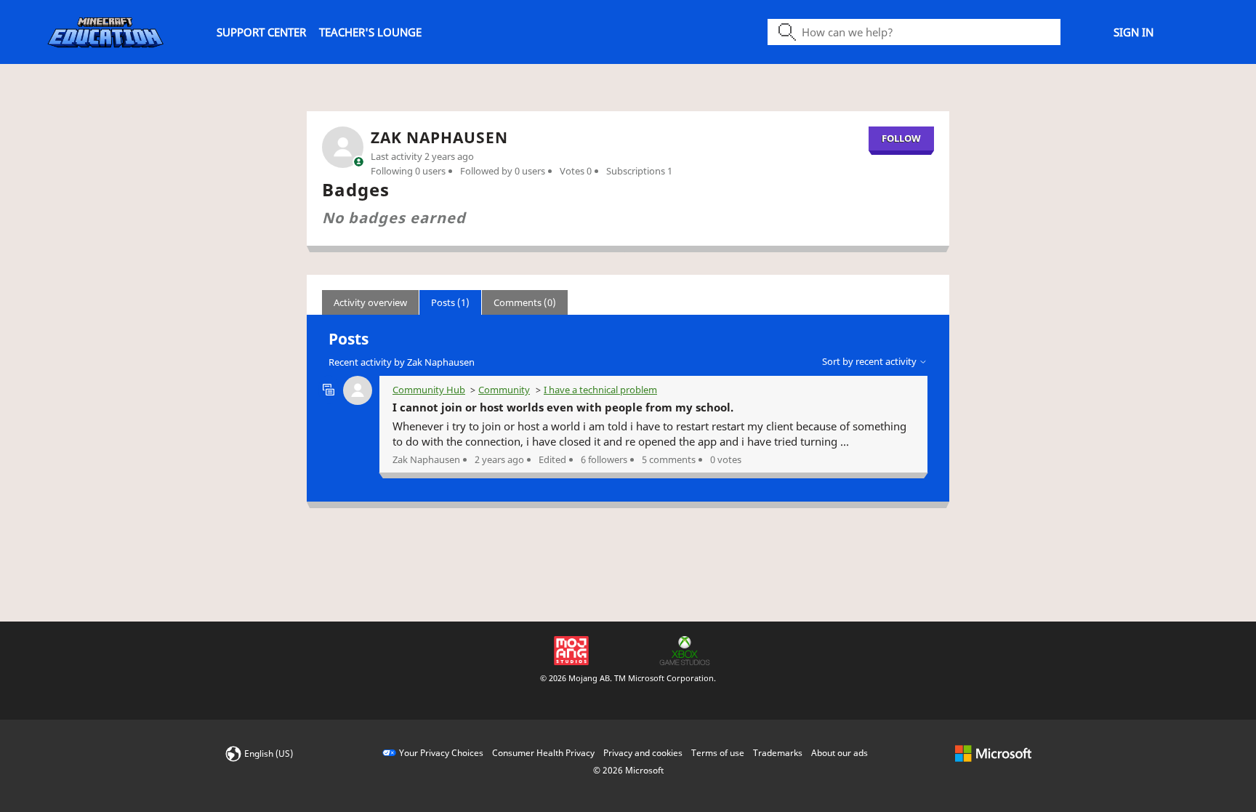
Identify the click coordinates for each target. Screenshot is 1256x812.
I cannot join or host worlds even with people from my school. (562, 407)
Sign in (1134, 32)
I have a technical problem (600, 389)
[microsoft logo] (993, 753)
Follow (901, 138)
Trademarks (777, 753)
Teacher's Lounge (370, 32)
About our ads (839, 753)
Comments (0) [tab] (525, 302)
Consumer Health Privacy (543, 753)
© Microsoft (628, 770)
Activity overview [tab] (370, 302)
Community (504, 389)
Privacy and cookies (643, 753)
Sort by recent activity (870, 361)
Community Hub (428, 389)
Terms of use (717, 753)
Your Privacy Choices (441, 753)
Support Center (261, 32)
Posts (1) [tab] (450, 302)
